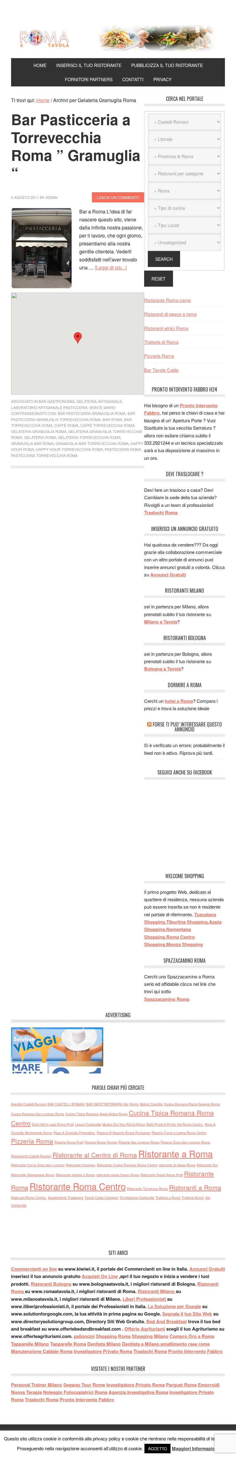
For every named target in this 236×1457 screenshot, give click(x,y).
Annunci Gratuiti (168, 574)
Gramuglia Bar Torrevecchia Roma (92, 443)
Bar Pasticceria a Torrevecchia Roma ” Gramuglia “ (75, 146)
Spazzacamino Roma (166, 999)
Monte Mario (102, 407)
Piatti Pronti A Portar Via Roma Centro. (174, 1124)
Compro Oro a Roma (192, 1336)
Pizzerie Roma (159, 355)
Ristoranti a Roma (195, 1187)
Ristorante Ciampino (81, 1165)
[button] (77, 338)
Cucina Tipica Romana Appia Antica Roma (96, 1114)
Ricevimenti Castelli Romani (31, 1156)
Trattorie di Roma (161, 342)
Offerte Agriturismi (144, 1328)
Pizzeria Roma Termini (101, 1142)
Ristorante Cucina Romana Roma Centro (127, 1165)
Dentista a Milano (140, 1343)
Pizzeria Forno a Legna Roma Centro (178, 1132)
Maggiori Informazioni (195, 1448)
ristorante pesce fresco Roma (117, 1174)
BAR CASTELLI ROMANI (66, 1104)
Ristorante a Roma (175, 1153)
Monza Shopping (184, 944)
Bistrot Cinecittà (151, 1104)
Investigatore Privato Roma (103, 1351)
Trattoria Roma (193, 1197)
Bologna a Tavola (162, 668)
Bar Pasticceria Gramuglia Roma (92, 413)
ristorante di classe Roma (177, 1165)
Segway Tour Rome (84, 1384)
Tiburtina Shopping (187, 921)
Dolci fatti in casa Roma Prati (53, 1124)
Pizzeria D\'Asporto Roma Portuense (123, 1132)
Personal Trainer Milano (36, 1384)
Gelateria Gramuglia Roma (38, 431)
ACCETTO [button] (157, 1448)
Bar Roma (112, 419)
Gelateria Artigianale (99, 401)
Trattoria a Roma (167, 1197)
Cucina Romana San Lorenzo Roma (37, 1114)
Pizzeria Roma (32, 1140)
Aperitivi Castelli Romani (28, 1104)
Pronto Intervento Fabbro (195, 1351)
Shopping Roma (113, 1336)
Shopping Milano (150, 1336)
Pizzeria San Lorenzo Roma (139, 1142)
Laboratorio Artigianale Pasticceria (49, 407)
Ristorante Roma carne (167, 300)
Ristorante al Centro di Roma (95, 1154)
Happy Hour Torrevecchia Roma (69, 449)
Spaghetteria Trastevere (65, 1197)
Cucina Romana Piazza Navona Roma (192, 1104)
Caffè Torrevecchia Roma (107, 425)
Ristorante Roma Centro (78, 1186)
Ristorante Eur (207, 1165)
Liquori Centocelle (88, 1124)
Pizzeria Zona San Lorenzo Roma (185, 1142)
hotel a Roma (179, 701)
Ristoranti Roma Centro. (29, 1197)
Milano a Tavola (160, 621)
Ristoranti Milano (157, 1291)
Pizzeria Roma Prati (68, 1142)
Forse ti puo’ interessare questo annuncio (187, 727)
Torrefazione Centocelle (137, 1197)
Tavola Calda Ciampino (101, 1197)
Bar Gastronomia (57, 401)
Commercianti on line (34, 1268)
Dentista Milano (104, 1343)
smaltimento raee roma (185, 1343)
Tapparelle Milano (30, 1343)
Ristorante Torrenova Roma (147, 1188)
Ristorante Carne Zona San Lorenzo (38, 1165)
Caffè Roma (66, 425)
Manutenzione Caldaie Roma (42, 1351)
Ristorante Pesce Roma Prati (161, 1174)
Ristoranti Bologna (51, 1283)
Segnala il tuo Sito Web (187, 1313)
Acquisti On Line (100, 1276)
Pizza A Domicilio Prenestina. (74, 1132)
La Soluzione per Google (174, 1306)
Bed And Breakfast (166, 1321)
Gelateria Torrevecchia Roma (89, 437)
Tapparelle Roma (68, 1343)
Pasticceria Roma (123, 449)
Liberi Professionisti (145, 1299)
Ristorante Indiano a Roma (75, 1174)
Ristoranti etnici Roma (166, 328)
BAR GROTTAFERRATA (104, 1104)
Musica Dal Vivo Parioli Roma (123, 1124)
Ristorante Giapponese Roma (32, 1174)
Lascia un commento (118, 197)
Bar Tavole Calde (161, 370)
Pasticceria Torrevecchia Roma (44, 455)
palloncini (84, 1336)
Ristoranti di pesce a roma (170, 314)
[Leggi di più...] (111, 267)
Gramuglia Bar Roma (32, 443)
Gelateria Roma (40, 437)
